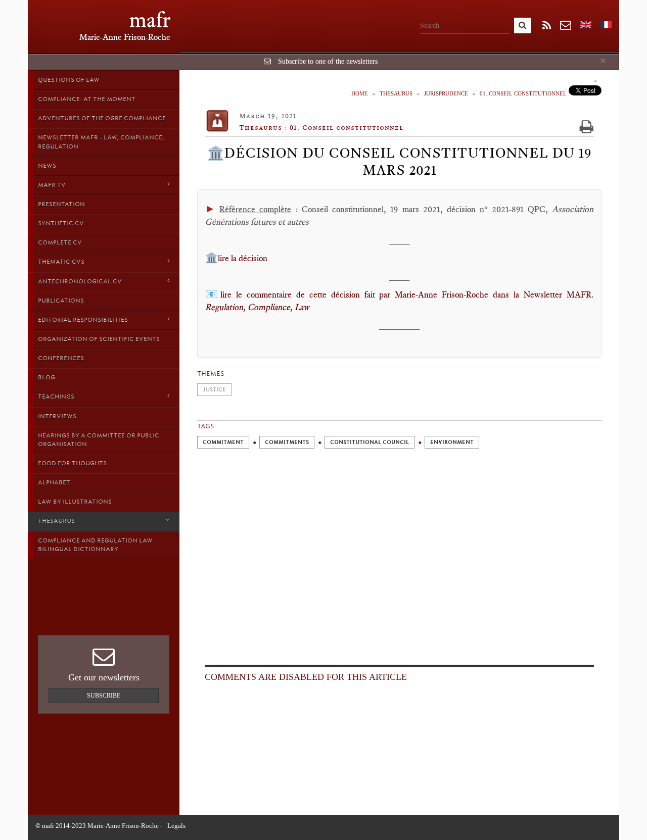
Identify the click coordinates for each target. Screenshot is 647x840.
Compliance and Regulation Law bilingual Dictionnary (95, 545)
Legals (176, 825)
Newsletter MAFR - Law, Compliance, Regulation (101, 142)
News (47, 165)
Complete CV (60, 242)
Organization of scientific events (99, 338)
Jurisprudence (446, 93)
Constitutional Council (369, 442)
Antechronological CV (80, 281)
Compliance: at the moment (86, 99)
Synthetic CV (61, 223)
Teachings (56, 396)
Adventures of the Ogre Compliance (102, 118)
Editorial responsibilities (83, 319)
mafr (149, 20)
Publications (61, 300)
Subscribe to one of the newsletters (328, 61)
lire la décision (242, 258)
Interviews (57, 416)
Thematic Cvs (61, 261)
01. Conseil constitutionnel (523, 93)
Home (359, 93)
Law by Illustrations (75, 501)
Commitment (223, 442)
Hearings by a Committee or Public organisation (98, 440)
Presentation (61, 204)
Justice (214, 389)
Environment (452, 442)
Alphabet (54, 482)
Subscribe (103, 695)
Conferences (61, 358)
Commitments (287, 442)
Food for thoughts (72, 463)
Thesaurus (56, 520)
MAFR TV (52, 184)
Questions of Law (69, 79)
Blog (46, 377)
